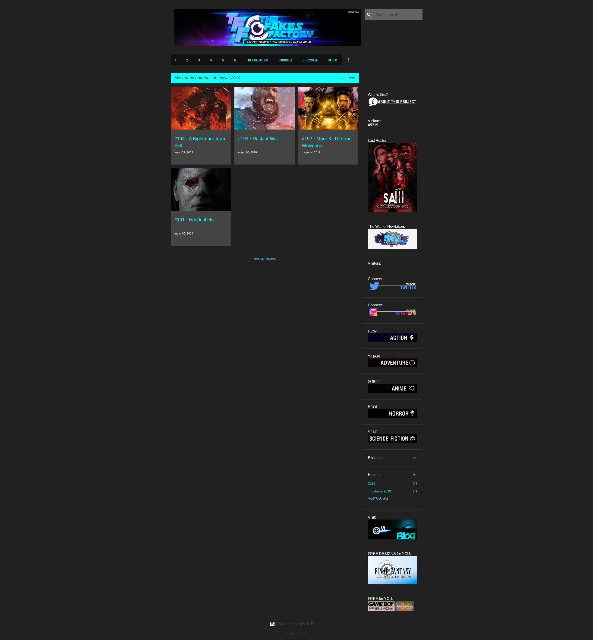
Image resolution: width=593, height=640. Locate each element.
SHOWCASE (310, 59)
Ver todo (348, 78)
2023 (371, 483)
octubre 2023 (381, 491)
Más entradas (265, 258)
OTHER (332, 59)
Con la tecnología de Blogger (299, 624)
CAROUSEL (285, 59)
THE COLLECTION (257, 59)
